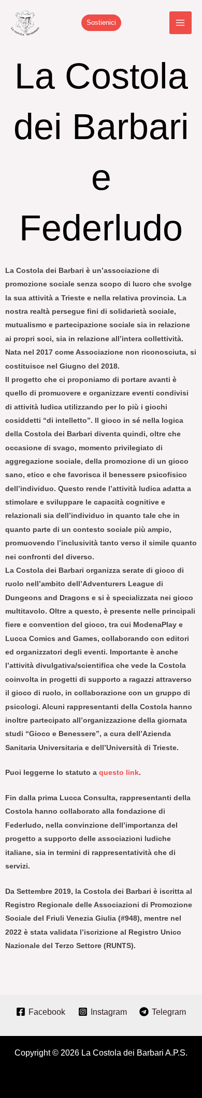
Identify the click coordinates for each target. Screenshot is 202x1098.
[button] (101, 23)
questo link (119, 772)
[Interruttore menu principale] (180, 22)
